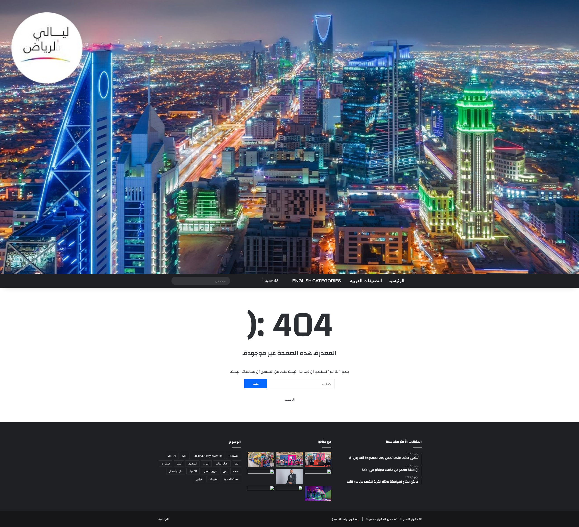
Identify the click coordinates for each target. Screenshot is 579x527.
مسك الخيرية (231, 479)
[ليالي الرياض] (289, 137)
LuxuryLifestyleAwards (208, 455)
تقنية (178, 463)
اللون (206, 463)
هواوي (199, 479)
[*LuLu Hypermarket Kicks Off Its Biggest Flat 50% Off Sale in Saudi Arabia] (318, 459)
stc (236, 463)
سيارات (165, 463)
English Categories (316, 281)
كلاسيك (193, 471)
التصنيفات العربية (366, 281)
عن (225, 471)
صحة (235, 471)
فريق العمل (210, 471)
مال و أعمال (176, 471)
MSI (184, 455)
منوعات (213, 479)
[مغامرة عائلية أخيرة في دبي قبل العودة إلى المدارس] (318, 493)
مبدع (334, 519)
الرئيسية (396, 281)
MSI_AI (171, 455)
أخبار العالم (222, 463)
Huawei (233, 455)
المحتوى (192, 463)
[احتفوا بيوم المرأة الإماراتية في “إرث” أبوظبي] (289, 493)
